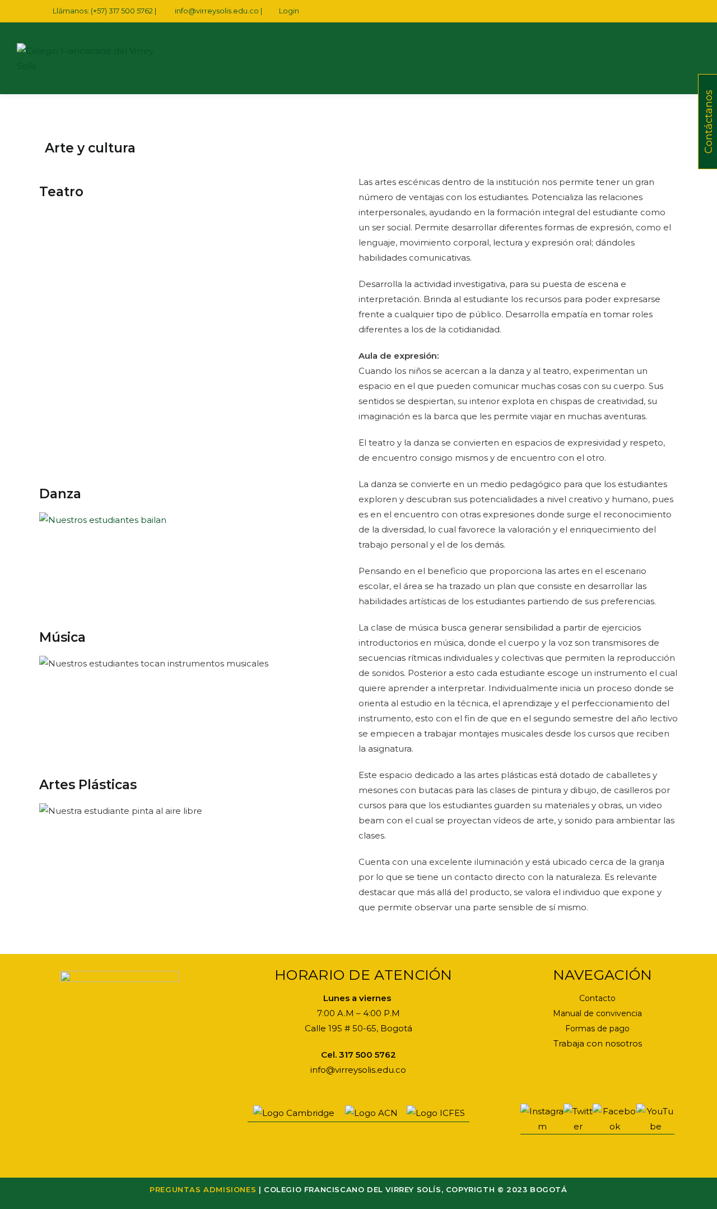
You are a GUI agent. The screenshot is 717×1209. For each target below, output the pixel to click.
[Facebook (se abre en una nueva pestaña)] (613, 11)
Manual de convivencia (597, 1013)
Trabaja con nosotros (597, 1043)
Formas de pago (597, 1028)
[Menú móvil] (686, 58)
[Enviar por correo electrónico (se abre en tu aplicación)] (665, 11)
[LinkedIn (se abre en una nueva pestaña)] (639, 11)
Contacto (597, 998)
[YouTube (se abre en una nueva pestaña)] (652, 11)
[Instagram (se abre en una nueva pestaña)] (626, 11)
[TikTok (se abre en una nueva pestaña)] (676, 11)
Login (289, 10)
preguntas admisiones (203, 1189)
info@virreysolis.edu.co (217, 10)
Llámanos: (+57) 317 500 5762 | (105, 10)
